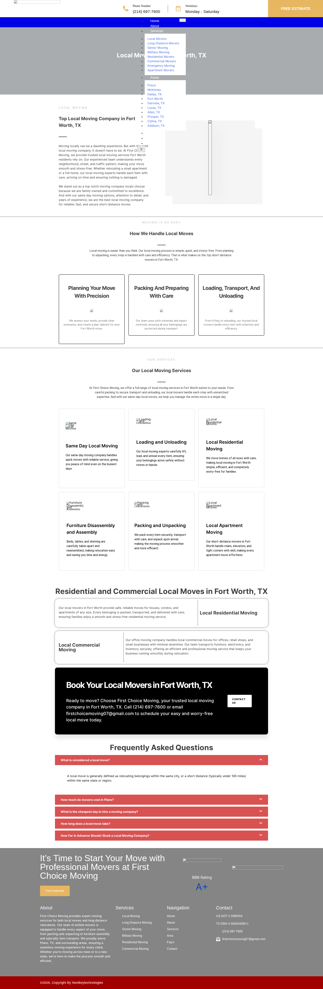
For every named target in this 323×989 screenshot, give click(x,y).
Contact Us (238, 701)
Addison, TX (155, 125)
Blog (153, 143)
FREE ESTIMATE (295, 9)
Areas (154, 77)
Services (156, 31)
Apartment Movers (160, 70)
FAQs (154, 133)
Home (154, 21)
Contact (156, 138)
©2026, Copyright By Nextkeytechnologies (71, 983)
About (154, 26)
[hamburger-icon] (182, 20)
